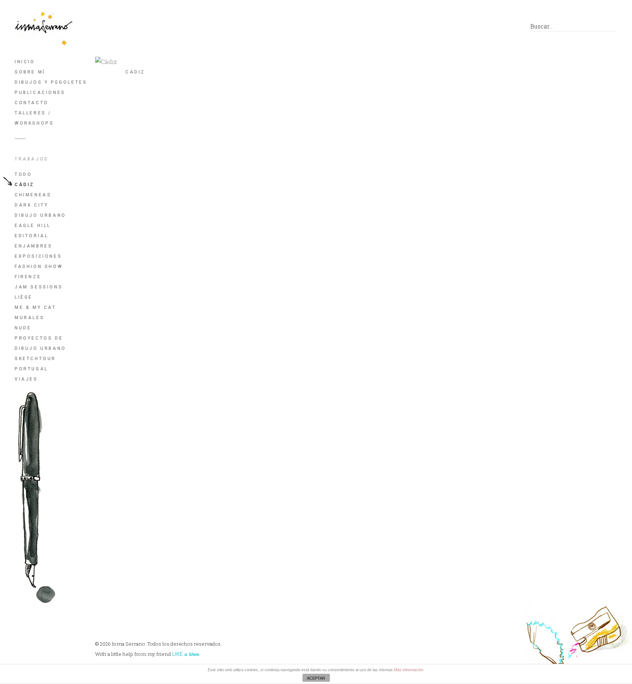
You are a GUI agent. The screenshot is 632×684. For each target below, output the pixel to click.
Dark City (31, 205)
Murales (29, 317)
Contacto (32, 102)
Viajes (26, 379)
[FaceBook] (457, 28)
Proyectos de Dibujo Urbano (40, 343)
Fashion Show (39, 266)
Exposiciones (38, 256)
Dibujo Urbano (40, 215)
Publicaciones (40, 92)
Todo (23, 174)
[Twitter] (474, 28)
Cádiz (24, 184)
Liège (24, 297)
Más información (408, 670)
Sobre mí (30, 72)
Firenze (28, 276)
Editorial (31, 235)
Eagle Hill (33, 225)
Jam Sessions (39, 287)
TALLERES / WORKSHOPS (34, 118)
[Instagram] (507, 28)
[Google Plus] (490, 28)
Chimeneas (33, 194)
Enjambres (33, 246)
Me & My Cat (35, 307)
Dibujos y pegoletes (51, 82)
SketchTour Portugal (35, 363)
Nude (23, 327)
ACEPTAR (316, 678)
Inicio (25, 61)
